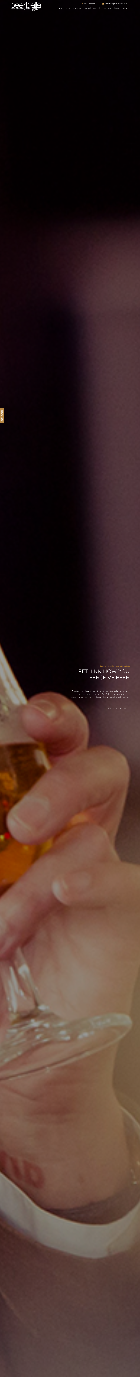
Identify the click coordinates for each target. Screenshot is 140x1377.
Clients (116, 8)
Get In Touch (116, 708)
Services (77, 8)
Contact (124, 8)
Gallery (107, 8)
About (68, 8)
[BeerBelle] (26, 6)
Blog (100, 8)
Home (61, 8)
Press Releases (89, 8)
